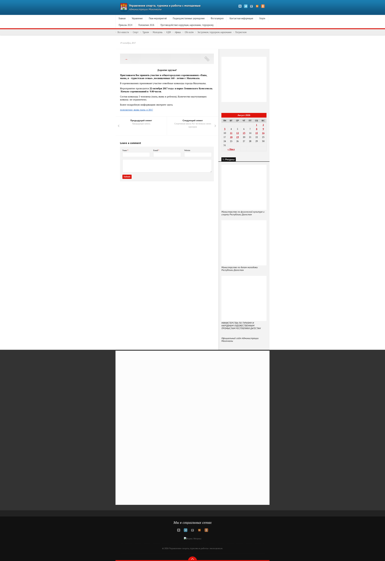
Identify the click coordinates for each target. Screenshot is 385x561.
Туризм (145, 32)
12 (237, 132)
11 (231, 132)
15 (256, 132)
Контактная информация (241, 18)
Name (125, 150)
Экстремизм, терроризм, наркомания (214, 32)
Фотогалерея (217, 18)
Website (187, 150)
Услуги (262, 18)
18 (231, 137)
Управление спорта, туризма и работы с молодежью (165, 6)
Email (156, 150)
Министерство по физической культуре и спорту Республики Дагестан (242, 213)
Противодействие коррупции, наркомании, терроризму (187, 25)
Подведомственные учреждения (189, 18)
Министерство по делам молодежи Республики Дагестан (239, 268)
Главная (122, 18)
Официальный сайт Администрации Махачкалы (240, 339)
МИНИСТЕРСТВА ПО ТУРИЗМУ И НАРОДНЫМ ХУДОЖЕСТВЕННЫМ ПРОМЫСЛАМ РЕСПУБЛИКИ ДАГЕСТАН (241, 325)
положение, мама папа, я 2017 (136, 109)
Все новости (123, 32)
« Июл (231, 149)
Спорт (136, 32)
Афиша (178, 32)
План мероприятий (158, 18)
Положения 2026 (146, 25)
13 (244, 132)
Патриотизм (240, 32)
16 (263, 132)
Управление (137, 18)
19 (237, 137)
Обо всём (189, 32)
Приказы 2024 (125, 25)
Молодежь (158, 32)
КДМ (168, 32)
